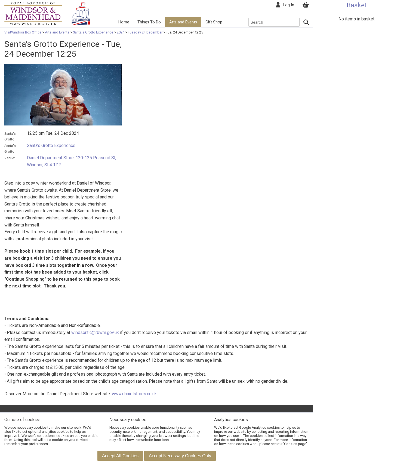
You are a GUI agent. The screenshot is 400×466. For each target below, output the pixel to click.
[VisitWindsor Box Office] (33, 13)
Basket (357, 5)
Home (123, 22)
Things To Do (149, 22)
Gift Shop (213, 22)
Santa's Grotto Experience (93, 32)
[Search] (306, 22)
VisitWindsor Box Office (23, 32)
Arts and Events (183, 22)
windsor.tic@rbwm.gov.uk (95, 332)
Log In (288, 5)
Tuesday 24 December (145, 32)
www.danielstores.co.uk (134, 393)
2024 (120, 32)
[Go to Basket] (305, 5)
